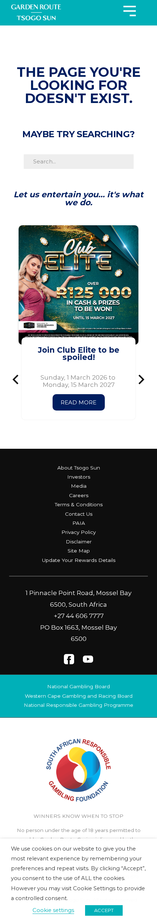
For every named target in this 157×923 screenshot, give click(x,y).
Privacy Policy (78, 532)
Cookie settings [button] (53, 910)
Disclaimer (79, 541)
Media (79, 486)
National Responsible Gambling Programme (78, 705)
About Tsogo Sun (78, 468)
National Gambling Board (78, 686)
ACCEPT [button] (104, 910)
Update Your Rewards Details (78, 560)
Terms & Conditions (79, 504)
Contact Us (78, 514)
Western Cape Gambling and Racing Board (79, 696)
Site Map (79, 551)
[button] (18, 379)
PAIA (78, 523)
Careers (78, 495)
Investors (78, 477)
